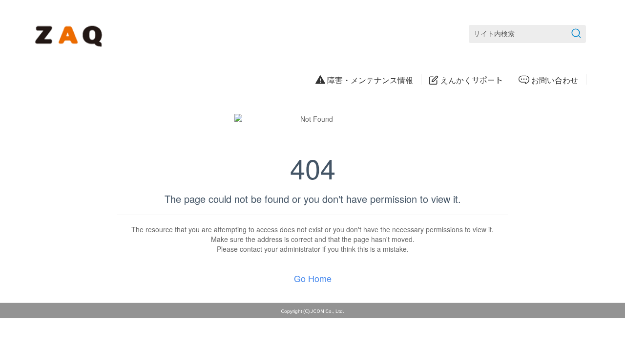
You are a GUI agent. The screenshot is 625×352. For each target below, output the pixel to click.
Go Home (313, 278)
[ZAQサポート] (70, 34)
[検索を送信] (576, 34)
